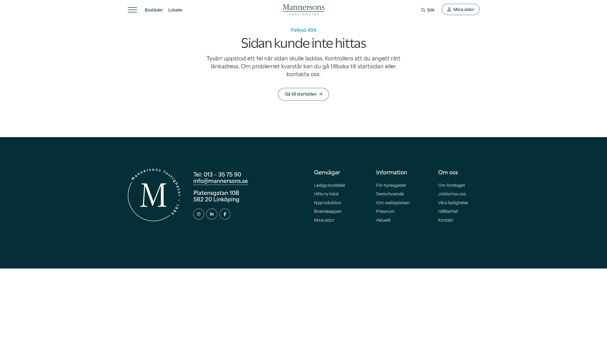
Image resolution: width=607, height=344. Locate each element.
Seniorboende (390, 193)
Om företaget (451, 185)
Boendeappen (328, 211)
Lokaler (175, 9)
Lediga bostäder (330, 185)
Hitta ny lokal (326, 193)
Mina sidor (324, 220)
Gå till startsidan (301, 94)
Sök (431, 9)
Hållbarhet (448, 211)
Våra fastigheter (453, 202)
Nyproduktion (327, 202)
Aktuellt (383, 220)
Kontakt (445, 220)
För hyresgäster (391, 185)
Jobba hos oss (452, 193)
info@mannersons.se (220, 180)
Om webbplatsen (393, 202)
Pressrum (385, 211)
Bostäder (154, 9)
